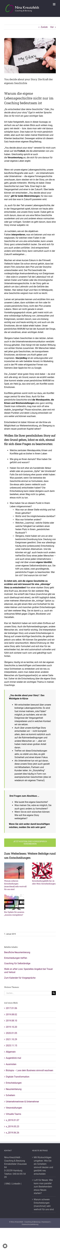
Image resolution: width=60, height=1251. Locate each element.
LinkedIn (16, 1183)
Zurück (44, 27)
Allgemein (11, 1051)
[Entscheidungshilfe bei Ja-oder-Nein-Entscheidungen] (42, 871)
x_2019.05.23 (12, 1126)
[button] (5, 1246)
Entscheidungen (14, 1083)
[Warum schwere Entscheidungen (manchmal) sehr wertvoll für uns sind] (14, 871)
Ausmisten (11, 1064)
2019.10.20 (11, 1027)
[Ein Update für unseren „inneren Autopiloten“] (14, 902)
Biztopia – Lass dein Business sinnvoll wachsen (29, 1070)
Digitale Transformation (17, 1076)
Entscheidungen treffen (15, 958)
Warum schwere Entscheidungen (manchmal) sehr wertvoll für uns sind (44, 1204)
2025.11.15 (11, 1045)
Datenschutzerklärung (30, 1224)
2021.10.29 (11, 1039)
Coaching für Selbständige (17, 963)
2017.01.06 (11, 1008)
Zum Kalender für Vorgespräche (19, 977)
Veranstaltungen (14, 1107)
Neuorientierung (13, 1089)
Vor (52, 27)
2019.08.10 (11, 1020)
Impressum (46, 1222)
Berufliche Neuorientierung (17, 952)
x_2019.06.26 (12, 1132)
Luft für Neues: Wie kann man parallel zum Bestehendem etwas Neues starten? (43, 1187)
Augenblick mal (13, 1058)
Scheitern (10, 1095)
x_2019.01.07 (12, 1120)
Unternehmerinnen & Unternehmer (22, 1101)
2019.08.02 (11, 1014)
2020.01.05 (11, 1033)
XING (7, 1183)
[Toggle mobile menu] (54, 4)
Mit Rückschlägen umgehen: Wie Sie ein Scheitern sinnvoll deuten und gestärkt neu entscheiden (43, 1165)
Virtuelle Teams (13, 1114)
